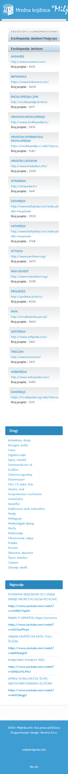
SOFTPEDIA (18, 331)
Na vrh (34, 767)
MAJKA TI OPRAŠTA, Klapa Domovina (32, 618)
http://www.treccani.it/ (26, 357)
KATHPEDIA (18, 201)
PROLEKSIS (18, 291)
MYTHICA (17, 251)
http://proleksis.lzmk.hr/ (27, 296)
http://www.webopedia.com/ (30, 377)
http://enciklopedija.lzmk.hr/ (29, 102)
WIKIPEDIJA (18, 392)
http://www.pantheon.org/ (28, 256)
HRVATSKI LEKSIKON (24, 161)
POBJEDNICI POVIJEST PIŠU (26, 660)
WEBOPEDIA (19, 372)
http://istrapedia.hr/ (24, 186)
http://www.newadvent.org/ (29, 276)
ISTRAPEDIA (18, 181)
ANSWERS (17, 56)
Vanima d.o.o (48, 732)
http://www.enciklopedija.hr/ (30, 122)
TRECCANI (17, 352)
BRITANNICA (18, 76)
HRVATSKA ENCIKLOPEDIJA (28, 117)
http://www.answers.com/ (28, 62)
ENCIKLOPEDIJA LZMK (24, 97)
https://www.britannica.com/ (30, 82)
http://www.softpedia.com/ (29, 337)
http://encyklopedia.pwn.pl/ (29, 317)
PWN (14, 311)
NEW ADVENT (20, 271)
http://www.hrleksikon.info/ (29, 166)
